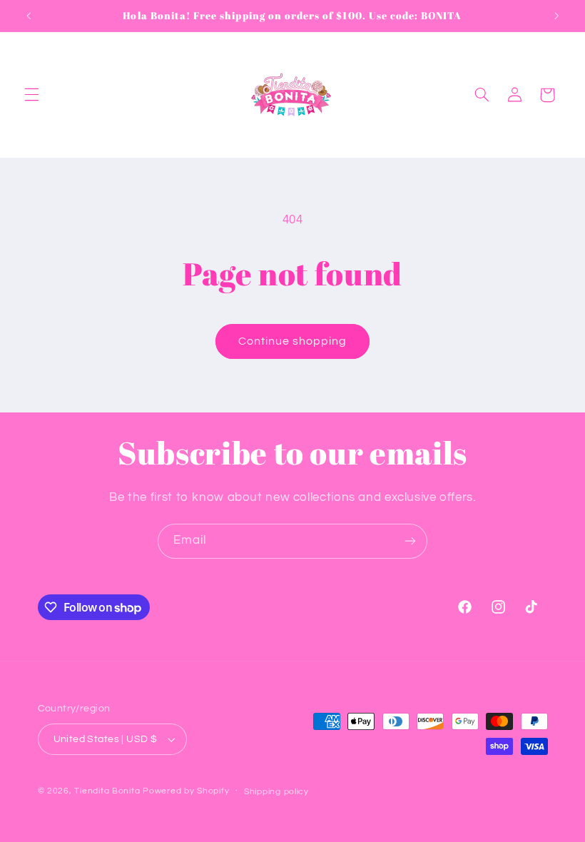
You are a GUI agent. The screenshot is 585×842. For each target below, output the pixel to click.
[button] (31, 94)
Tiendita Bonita (108, 791)
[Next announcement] (556, 15)
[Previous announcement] (28, 15)
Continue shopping (292, 341)
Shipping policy (276, 792)
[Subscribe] (410, 541)
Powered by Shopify (186, 791)
